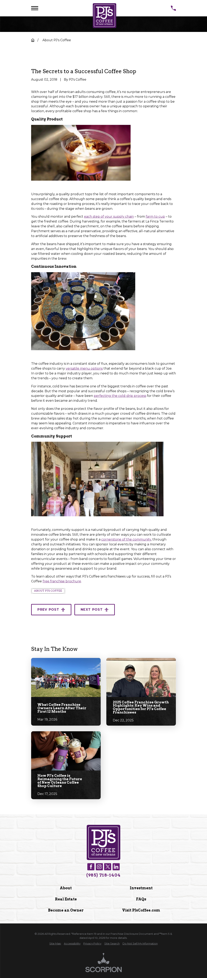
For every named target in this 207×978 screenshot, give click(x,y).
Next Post (92, 609)
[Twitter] (107, 866)
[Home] (104, 15)
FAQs (141, 899)
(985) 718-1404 (103, 875)
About (66, 888)
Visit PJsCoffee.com (141, 910)
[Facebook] (90, 866)
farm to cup (155, 216)
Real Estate (66, 899)
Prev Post (48, 609)
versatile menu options (84, 368)
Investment (141, 888)
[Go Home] (32, 40)
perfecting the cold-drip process (120, 396)
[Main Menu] (34, 8)
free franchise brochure (62, 581)
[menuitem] (55, 944)
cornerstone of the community (126, 539)
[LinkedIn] (116, 866)
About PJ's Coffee (48, 590)
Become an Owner (65, 910)
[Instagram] (99, 866)
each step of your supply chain (109, 216)
